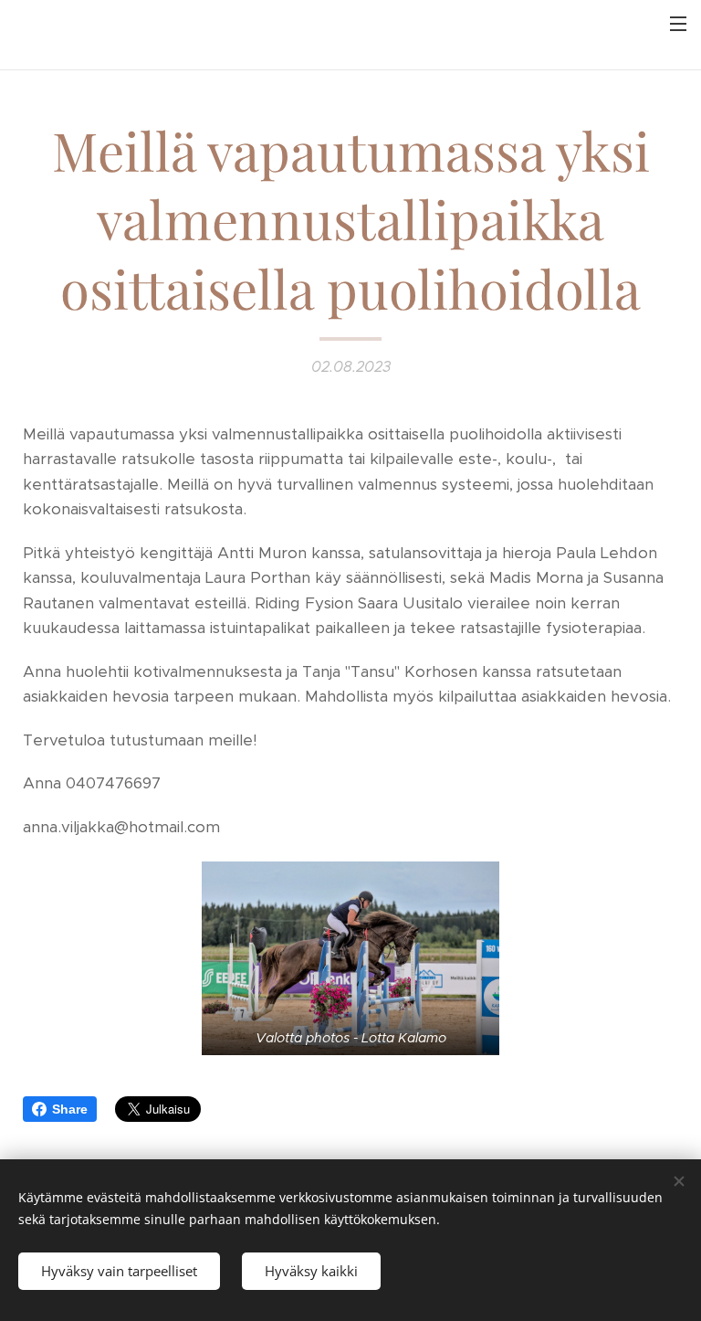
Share (70, 1109)
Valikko (678, 23)
